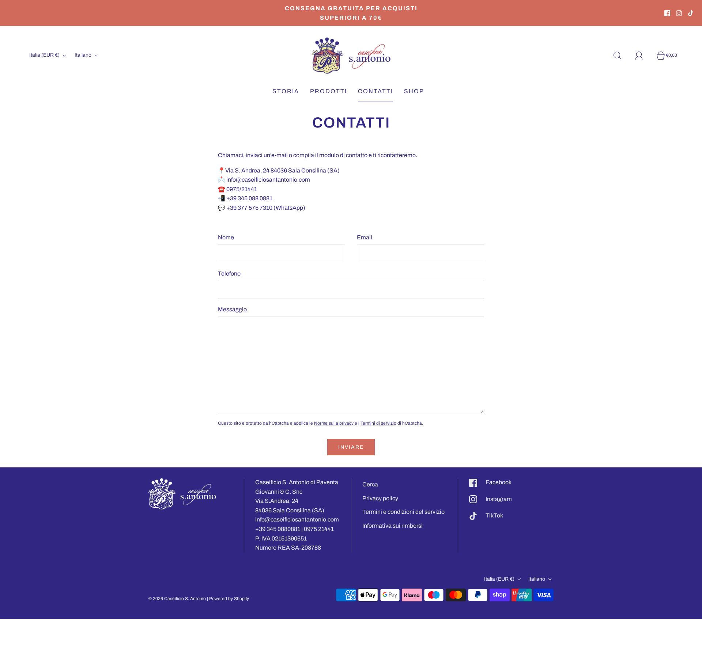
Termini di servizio (378, 423)
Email (364, 237)
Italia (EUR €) (45, 55)
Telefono (229, 273)
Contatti (375, 91)
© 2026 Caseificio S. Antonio (177, 598)
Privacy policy (380, 498)
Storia (285, 91)
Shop (414, 91)
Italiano (84, 55)
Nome (226, 237)
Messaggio (232, 309)
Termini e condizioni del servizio (403, 512)
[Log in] (643, 56)
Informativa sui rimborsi (392, 526)
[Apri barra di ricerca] (622, 56)
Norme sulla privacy (334, 423)
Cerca (370, 484)
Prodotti (328, 91)
